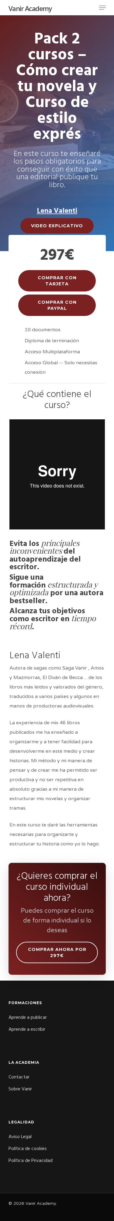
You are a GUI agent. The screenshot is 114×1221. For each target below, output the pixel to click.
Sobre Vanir (20, 1089)
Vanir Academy (30, 8)
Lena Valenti (57, 211)
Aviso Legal (20, 1137)
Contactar (19, 1077)
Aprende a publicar (28, 1018)
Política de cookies (28, 1149)
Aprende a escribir (27, 1030)
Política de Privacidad (31, 1161)
